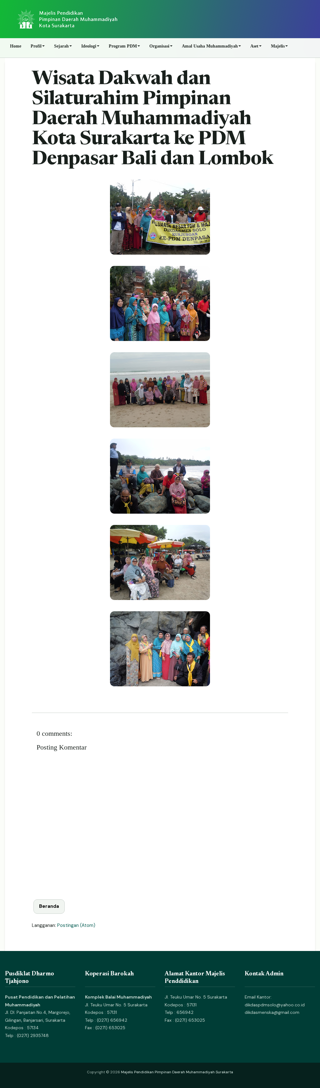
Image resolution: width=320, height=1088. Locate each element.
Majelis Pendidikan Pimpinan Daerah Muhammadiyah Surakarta (177, 1072)
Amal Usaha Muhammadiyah (210, 46)
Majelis (278, 46)
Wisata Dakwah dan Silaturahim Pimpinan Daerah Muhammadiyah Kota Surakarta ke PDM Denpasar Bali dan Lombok (152, 119)
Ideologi (88, 46)
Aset (254, 46)
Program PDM (123, 46)
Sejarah (61, 46)
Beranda (49, 906)
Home (15, 46)
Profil (36, 46)
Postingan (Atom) (76, 925)
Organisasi (159, 46)
